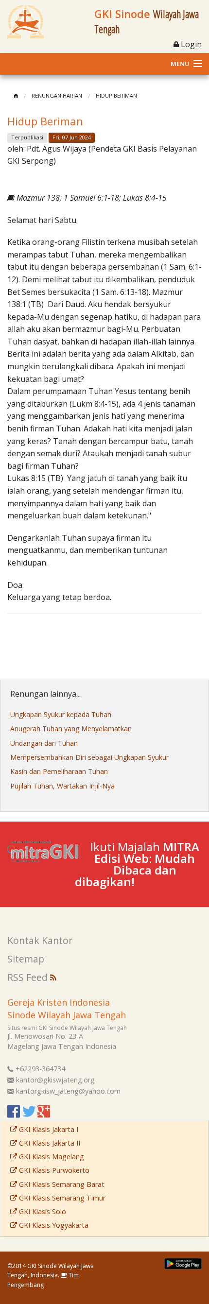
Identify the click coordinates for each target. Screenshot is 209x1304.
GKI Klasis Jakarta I (47, 1129)
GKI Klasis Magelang (50, 1156)
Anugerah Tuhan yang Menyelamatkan (71, 728)
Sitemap (25, 958)
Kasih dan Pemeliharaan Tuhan (59, 771)
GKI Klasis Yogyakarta (52, 1225)
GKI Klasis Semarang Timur (61, 1197)
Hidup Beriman (116, 95)
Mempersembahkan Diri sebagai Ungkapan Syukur (89, 757)
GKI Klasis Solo (41, 1211)
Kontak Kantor (39, 940)
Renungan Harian (57, 95)
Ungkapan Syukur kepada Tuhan (60, 714)
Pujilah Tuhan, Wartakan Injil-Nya (62, 785)
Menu (180, 63)
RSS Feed (28, 977)
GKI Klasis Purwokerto (53, 1170)
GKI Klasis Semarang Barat (60, 1184)
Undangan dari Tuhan (44, 743)
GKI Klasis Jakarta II (48, 1143)
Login (190, 44)
